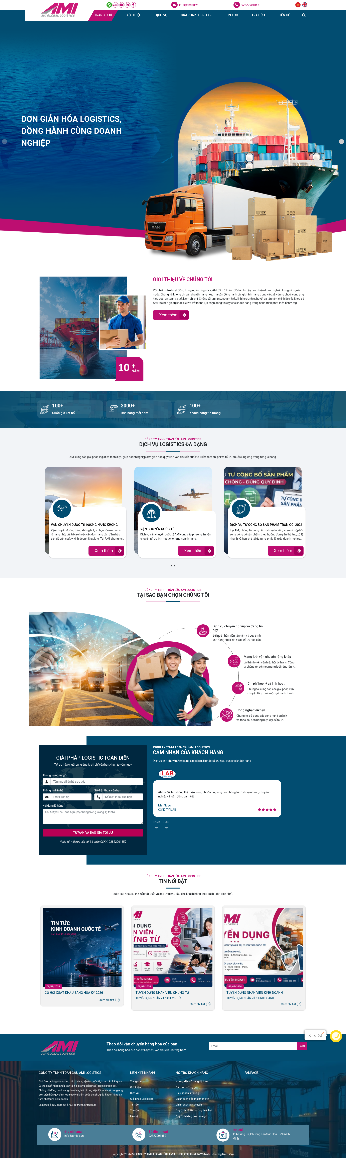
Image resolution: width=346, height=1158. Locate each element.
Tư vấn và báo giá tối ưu (93, 832)
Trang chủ (103, 15)
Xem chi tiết (106, 1004)
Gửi (302, 1046)
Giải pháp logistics (196, 15)
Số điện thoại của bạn (107, 790)
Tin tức (232, 15)
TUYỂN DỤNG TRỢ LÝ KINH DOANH (251, 993)
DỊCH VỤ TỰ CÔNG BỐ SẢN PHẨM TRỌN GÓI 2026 (266, 525)
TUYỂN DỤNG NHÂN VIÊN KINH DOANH (73, 993)
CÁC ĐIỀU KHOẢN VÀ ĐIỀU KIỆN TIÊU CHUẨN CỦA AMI (172, 994)
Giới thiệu (133, 15)
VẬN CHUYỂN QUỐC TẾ (157, 529)
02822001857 (250, 4)
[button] (4, 141)
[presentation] (171, 566)
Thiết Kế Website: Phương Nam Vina (212, 1154)
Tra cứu (258, 15)
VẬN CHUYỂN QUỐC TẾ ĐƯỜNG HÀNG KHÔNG (84, 525)
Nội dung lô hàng (53, 805)
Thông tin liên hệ (53, 790)
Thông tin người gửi (55, 775)
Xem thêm (168, 314)
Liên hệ (284, 15)
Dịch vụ (161, 15)
